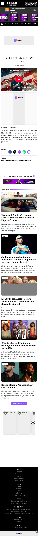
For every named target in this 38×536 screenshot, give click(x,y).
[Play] (2, 16)
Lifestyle (32, 24)
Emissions (19, 472)
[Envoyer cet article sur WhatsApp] (24, 153)
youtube (10, 160)
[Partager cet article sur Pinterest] (19, 153)
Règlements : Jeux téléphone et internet (19, 513)
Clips (19, 522)
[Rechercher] (31, 4)
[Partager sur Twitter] (14, 153)
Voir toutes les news (19, 404)
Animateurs (19, 474)
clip (3, 160)
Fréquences (19, 480)
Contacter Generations (19, 527)
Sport (23, 24)
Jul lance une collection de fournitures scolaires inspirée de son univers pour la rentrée (18, 259)
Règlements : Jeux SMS (19, 511)
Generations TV (19, 519)
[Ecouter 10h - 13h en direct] (19, 181)
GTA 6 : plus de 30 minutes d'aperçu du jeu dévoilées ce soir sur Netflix (18, 345)
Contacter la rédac (19, 495)
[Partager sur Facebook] (9, 153)
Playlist (19, 476)
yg (5, 160)
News (7, 24)
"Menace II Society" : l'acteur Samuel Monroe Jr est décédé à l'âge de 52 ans (17, 217)
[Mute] (34, 10)
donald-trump (17, 160)
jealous (29, 160)
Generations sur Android (19, 503)
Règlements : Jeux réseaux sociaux (19, 509)
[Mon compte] (35, 4)
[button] (9, 422)
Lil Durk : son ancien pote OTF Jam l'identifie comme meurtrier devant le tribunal (18, 301)
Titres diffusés (19, 478)
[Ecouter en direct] (27, 4)
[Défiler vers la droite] (33, 422)
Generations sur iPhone (19, 501)
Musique (15, 24)
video (24, 160)
